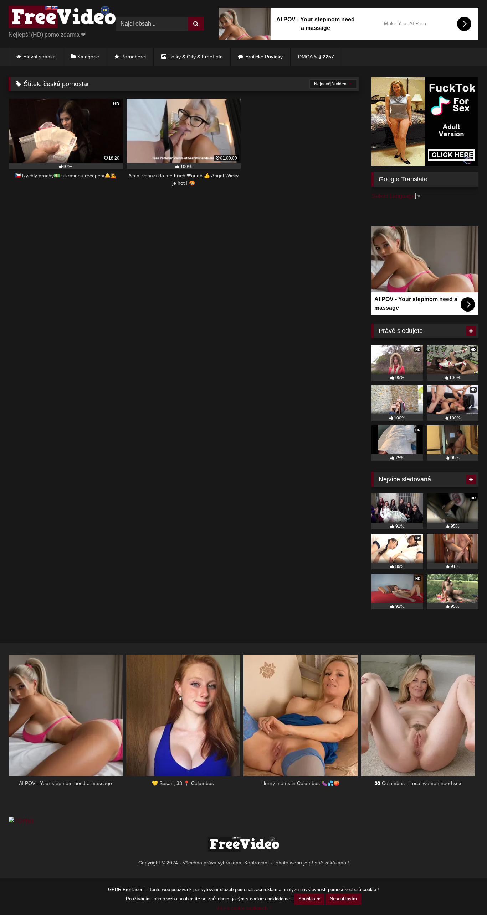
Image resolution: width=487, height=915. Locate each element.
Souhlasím (309, 898)
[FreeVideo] (62, 18)
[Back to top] (465, 894)
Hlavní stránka (39, 56)
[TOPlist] (21, 821)
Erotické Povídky (264, 56)
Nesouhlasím (343, 898)
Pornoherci (133, 56)
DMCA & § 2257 (316, 56)
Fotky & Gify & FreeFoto (195, 56)
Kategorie (88, 56)
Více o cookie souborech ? (243, 908)
